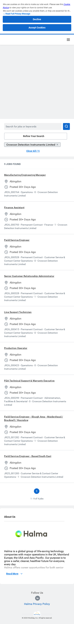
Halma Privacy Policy (37, 604)
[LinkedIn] (37, 598)
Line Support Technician (18, 312)
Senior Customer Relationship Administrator (29, 276)
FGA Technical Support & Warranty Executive (29, 380)
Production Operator (15, 348)
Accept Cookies (37, 27)
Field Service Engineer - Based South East (27, 456)
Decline (37, 19)
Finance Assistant (14, 207)
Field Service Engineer (16, 240)
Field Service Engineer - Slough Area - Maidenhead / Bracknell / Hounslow (33, 418)
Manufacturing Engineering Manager (25, 175)
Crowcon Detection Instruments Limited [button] (30, 144)
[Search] (66, 126)
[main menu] (68, 39)
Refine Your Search (33, 136)
